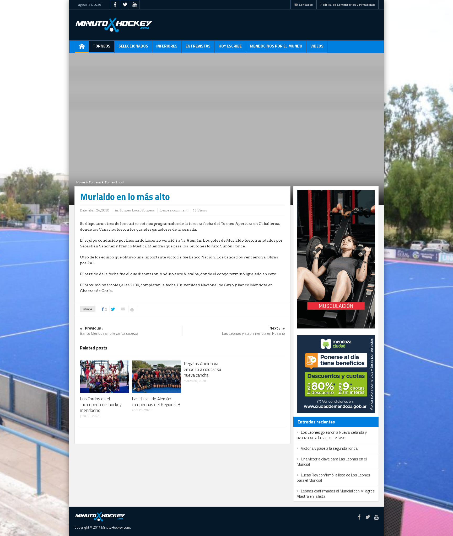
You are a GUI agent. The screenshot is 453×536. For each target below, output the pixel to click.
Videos (316, 46)
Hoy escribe (230, 46)
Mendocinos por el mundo (276, 46)
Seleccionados (133, 46)
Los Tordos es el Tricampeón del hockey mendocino (101, 404)
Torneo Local (114, 182)
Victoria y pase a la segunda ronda (329, 448)
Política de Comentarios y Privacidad (347, 4)
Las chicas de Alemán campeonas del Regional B (156, 401)
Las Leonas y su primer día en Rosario (253, 331)
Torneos (101, 46)
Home (80, 182)
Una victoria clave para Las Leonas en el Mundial (332, 461)
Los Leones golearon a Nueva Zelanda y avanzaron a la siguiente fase (332, 435)
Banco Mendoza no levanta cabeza (109, 331)
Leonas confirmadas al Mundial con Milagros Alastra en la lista (336, 493)
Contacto (306, 4)
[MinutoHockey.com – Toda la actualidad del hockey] (113, 25)
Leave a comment (173, 210)
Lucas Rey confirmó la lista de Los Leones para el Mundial (333, 477)
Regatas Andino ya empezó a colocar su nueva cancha (202, 369)
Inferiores (166, 46)
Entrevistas (198, 46)
